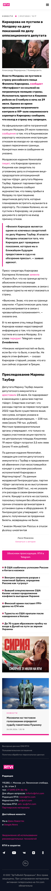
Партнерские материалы (16, 807)
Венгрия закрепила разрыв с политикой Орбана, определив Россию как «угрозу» (21, 580)
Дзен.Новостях (16, 821)
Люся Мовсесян (26, 538)
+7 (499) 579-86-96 (17, 790)
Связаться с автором (25, 542)
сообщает (36, 83)
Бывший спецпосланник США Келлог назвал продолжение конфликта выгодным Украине (21, 593)
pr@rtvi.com (25, 800)
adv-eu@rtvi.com (27, 804)
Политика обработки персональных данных (23, 754)
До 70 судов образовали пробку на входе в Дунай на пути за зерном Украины (24, 626)
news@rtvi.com (27, 797)
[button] (48, 5)
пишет (6, 163)
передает (15, 338)
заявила (34, 274)
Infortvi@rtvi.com (35, 793)
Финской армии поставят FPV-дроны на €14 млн (22, 605)
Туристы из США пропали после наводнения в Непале (23, 615)
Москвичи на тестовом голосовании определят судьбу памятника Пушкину (24, 721)
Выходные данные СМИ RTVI (15, 746)
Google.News (11, 824)
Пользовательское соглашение (17, 750)
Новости (7, 16)
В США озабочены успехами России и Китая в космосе (25, 569)
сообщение (9, 133)
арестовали (9, 395)
